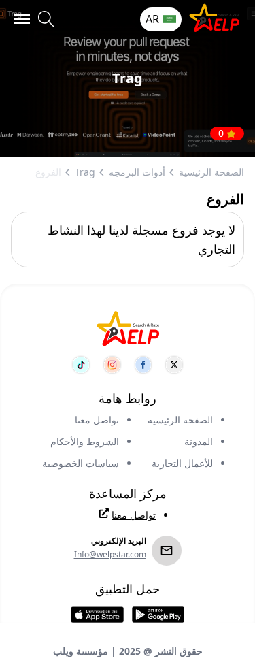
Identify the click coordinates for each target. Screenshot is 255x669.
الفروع (48, 171)
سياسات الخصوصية (80, 463)
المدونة (198, 441)
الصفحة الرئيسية (211, 171)
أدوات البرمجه (137, 171)
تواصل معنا (97, 419)
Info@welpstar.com (110, 554)
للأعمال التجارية (182, 463)
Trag (85, 171)
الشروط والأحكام (84, 441)
